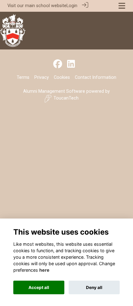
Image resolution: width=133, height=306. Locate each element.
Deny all (94, 287)
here (44, 270)
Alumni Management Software (54, 91)
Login (71, 5)
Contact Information (95, 77)
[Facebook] (57, 64)
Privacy (41, 77)
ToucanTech (66, 98)
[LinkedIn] (71, 64)
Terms (23, 77)
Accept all (38, 287)
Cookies (62, 77)
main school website (45, 5)
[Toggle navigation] (122, 5)
